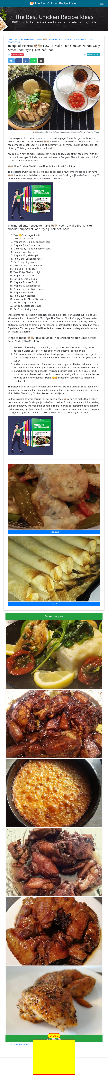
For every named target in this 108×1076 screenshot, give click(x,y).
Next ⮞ (54, 604)
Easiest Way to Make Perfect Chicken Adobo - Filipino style (54, 723)
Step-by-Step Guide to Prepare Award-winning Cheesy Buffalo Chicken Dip (54, 792)
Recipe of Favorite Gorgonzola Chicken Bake (54, 496)
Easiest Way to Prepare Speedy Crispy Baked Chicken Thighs (54, 999)
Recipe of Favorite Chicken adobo (54, 861)
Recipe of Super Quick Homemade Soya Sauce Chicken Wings (54, 930)
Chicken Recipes (20, 39)
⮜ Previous (54, 532)
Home (10, 39)
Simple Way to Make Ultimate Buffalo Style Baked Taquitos (54, 568)
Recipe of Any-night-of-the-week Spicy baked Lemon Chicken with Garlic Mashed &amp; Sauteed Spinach (51, 653)
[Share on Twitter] (11, 60)
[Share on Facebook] (18, 60)
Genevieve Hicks (17, 54)
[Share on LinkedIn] (26, 60)
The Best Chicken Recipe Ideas (55, 3)
